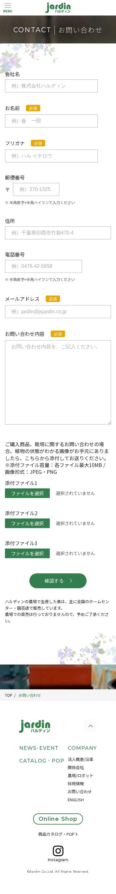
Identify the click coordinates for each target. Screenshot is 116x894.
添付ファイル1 (21, 482)
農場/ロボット (80, 775)
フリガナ (15, 142)
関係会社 (76, 767)
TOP (8, 695)
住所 (10, 220)
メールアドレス (22, 298)
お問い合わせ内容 (25, 333)
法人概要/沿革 (80, 759)
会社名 (12, 73)
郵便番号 (15, 177)
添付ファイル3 (21, 542)
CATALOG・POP (41, 761)
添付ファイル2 (21, 512)
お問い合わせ (30, 695)
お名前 (12, 107)
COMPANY (82, 748)
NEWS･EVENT (38, 748)
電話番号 (15, 254)
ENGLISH (76, 800)
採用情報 (76, 783)
